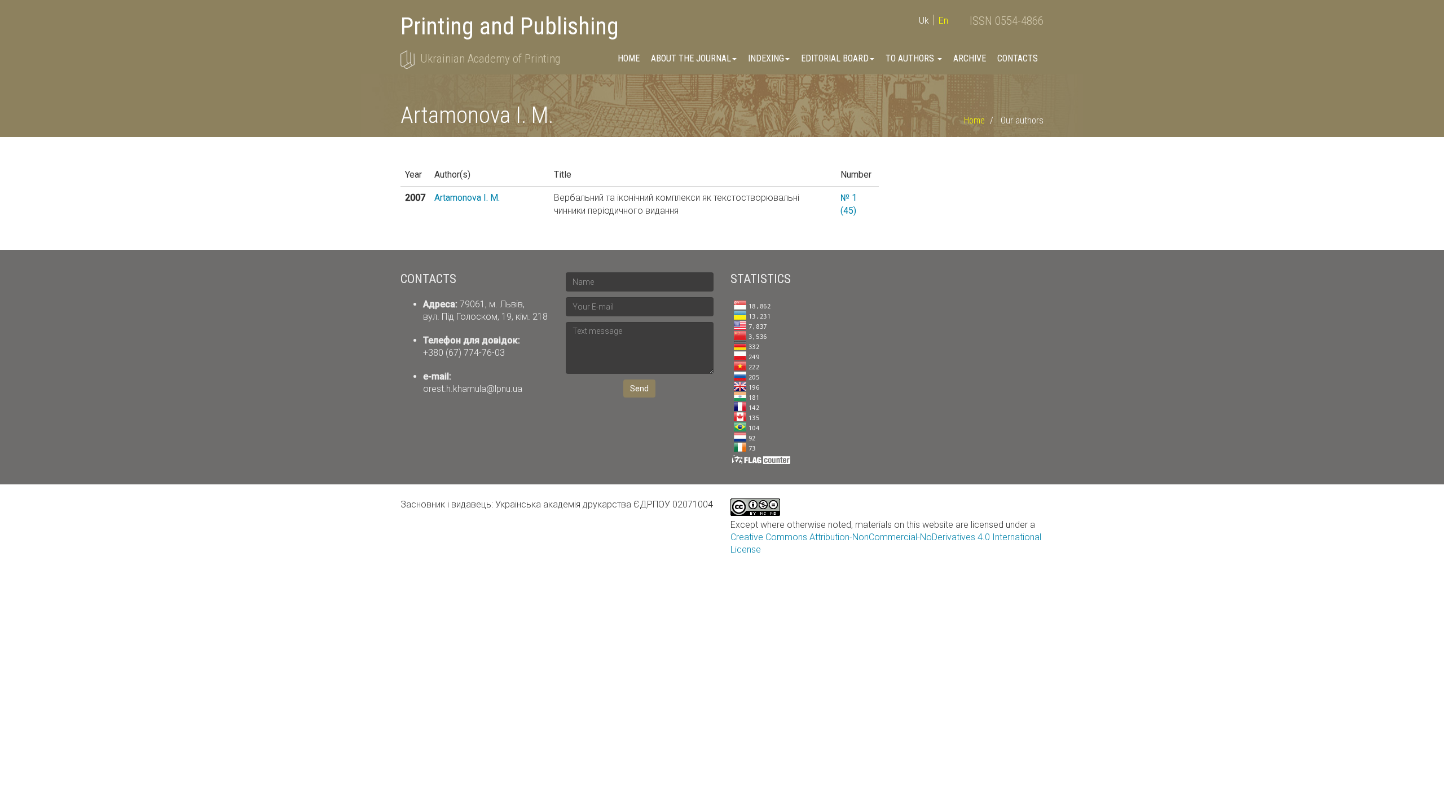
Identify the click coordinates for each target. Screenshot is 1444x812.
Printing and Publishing (509, 26)
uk (924, 20)
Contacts (1017, 58)
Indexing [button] (766, 58)
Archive (969, 58)
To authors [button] (911, 58)
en (943, 20)
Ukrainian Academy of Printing (490, 58)
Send (639, 388)
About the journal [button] (691, 58)
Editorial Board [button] (835, 58)
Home (629, 58)
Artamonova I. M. (467, 197)
